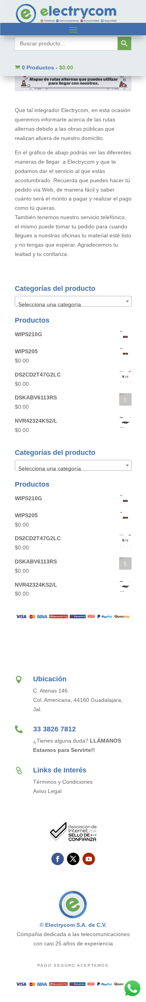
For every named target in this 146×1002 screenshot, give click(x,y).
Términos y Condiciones (63, 782)
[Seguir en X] (73, 859)
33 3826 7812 (54, 729)
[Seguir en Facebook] (57, 859)
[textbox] (73, 304)
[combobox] (73, 301)
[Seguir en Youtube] (89, 859)
